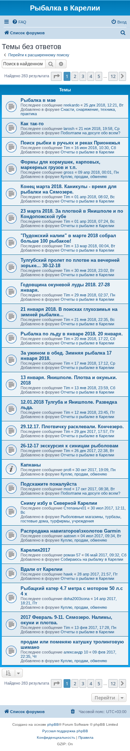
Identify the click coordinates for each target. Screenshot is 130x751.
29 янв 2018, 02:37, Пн (94, 295)
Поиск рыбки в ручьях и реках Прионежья (70, 143)
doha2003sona (77, 598)
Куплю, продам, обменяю (84, 176)
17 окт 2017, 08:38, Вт (95, 489)
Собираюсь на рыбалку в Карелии (92, 559)
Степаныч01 (75, 508)
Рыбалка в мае (38, 100)
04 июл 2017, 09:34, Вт (101, 536)
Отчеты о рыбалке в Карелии (87, 152)
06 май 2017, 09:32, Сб (105, 555)
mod (67, 489)
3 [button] (83, 76)
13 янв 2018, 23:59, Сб (94, 388)
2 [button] (75, 76)
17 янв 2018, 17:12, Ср (94, 363)
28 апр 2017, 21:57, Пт (97, 574)
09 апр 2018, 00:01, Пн (98, 172)
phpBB (53, 724)
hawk (68, 574)
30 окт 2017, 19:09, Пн (95, 470)
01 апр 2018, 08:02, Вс (94, 197)
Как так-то (32, 123)
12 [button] (113, 76)
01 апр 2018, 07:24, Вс (94, 221)
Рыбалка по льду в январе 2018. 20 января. (72, 334)
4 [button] (91, 76)
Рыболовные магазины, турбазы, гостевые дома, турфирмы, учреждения (71, 519)
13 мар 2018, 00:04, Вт (94, 246)
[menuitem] (19, 22)
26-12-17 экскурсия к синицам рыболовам (69, 445)
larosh (69, 128)
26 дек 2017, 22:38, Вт (94, 450)
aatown (70, 536)
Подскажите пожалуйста (49, 484)
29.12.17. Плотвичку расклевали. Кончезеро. (72, 426)
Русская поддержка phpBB (65, 731)
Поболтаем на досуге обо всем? (90, 133)
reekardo (71, 105)
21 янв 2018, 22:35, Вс (94, 319)
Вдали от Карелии (41, 569)
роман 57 (72, 555)
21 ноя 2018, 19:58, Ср (99, 128)
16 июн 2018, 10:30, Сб (95, 148)
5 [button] (99, 76)
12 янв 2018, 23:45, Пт (94, 412)
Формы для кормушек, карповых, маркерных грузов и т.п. (60, 164)
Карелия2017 (35, 550)
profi (67, 470)
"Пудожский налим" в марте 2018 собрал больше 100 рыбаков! (68, 238)
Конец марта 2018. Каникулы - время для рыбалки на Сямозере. (69, 189)
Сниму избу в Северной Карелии (59, 503)
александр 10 (76, 652)
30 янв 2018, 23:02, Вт (94, 270)
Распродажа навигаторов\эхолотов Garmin (71, 531)
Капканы (31, 465)
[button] (56, 76)
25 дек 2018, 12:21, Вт (104, 105)
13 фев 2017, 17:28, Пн (95, 627)
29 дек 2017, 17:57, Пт (94, 431)
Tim (67, 148)
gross (69, 172)
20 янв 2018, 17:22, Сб (94, 339)
